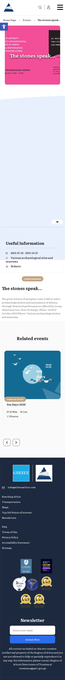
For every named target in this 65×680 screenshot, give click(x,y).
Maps (5, 507)
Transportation (11, 502)
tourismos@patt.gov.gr (32, 668)
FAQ (4, 526)
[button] (4, 27)
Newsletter (32, 620)
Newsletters (9, 517)
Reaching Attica (11, 496)
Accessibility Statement (16, 542)
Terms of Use (9, 532)
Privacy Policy (10, 537)
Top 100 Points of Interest (17, 512)
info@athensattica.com (22, 487)
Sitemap (7, 548)
